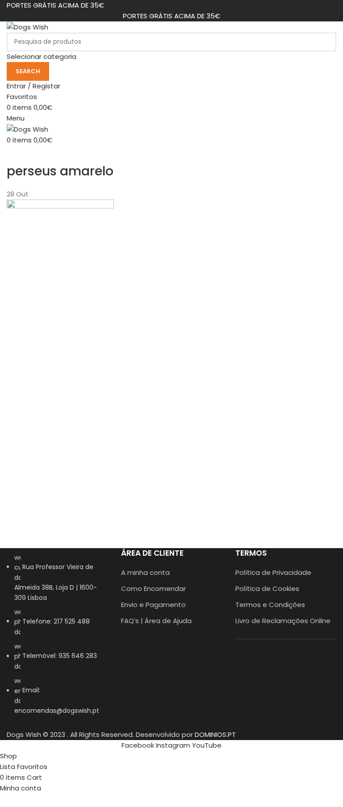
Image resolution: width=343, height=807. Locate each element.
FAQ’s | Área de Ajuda (156, 620)
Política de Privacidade (273, 572)
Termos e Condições (270, 604)
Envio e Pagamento (153, 604)
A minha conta (145, 572)
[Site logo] (27, 26)
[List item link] (57, 639)
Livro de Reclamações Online (282, 620)
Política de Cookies (267, 588)
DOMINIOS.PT (215, 734)
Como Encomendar (153, 588)
